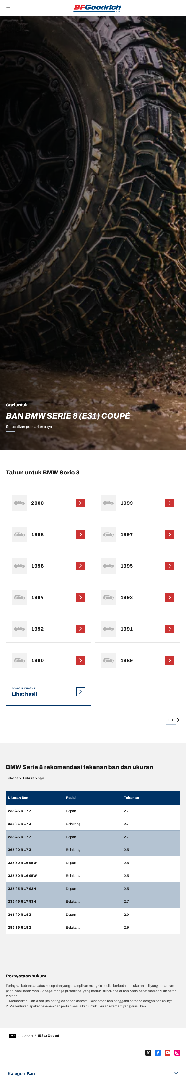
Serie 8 (27, 1036)
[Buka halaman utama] (97, 8)
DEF (170, 720)
